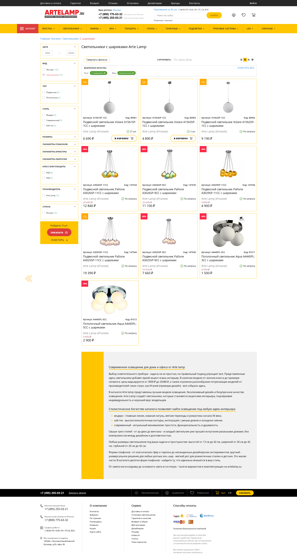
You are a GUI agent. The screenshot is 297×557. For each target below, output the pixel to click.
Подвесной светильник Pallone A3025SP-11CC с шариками (104, 258)
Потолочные (53, 97)
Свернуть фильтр (96, 59)
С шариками (97, 73)
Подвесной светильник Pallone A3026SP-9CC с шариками (163, 191)
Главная (45, 38)
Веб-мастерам (138, 525)
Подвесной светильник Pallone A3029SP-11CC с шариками (222, 191)
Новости (135, 535)
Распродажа (95, 521)
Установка (132, 3)
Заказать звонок (77, 492)
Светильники (70, 38)
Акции (93, 528)
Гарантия (75, 3)
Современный (54, 120)
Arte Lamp (52, 195)
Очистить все (246, 68)
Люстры (52, 69)
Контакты (194, 3)
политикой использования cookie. (191, 543)
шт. (223, 492)
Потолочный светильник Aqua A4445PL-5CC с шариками (110, 325)
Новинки (94, 525)
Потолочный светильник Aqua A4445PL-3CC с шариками (228, 258)
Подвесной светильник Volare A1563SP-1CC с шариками (168, 124)
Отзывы (113, 3)
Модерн (51, 115)
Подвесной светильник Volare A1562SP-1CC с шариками (227, 124)
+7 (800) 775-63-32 (121, 14)
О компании (98, 505)
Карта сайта (95, 531)
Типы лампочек (139, 542)
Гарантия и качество (141, 518)
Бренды (175, 3)
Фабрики (94, 514)
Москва (117, 10)
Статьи (134, 538)
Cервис (136, 505)
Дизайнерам (155, 3)
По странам (95, 518)
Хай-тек (51, 125)
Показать (57, 232)
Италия (51, 213)
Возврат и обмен (139, 521)
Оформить (245, 493)
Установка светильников (143, 514)
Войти (253, 3)
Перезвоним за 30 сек (165, 9)
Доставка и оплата (50, 3)
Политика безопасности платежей (189, 528)
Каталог (30, 28)
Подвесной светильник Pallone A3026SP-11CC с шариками (104, 191)
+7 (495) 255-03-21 (121, 17)
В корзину (122, 138)
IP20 (49, 172)
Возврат (94, 3)
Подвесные (52, 92)
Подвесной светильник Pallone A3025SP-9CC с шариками (163, 258)
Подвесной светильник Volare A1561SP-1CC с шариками (109, 124)
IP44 (49, 178)
